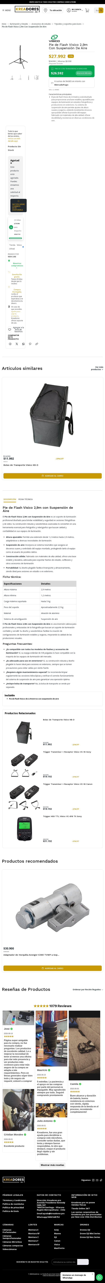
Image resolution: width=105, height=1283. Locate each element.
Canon (57, 1241)
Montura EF (33, 1244)
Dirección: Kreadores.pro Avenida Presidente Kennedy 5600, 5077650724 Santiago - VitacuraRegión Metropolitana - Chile (51, 1205)
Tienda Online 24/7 (80, 1208)
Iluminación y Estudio (19, 24)
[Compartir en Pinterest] (30, 344)
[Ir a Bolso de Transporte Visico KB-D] (52, 415)
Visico (57, 1244)
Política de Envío (11, 1211)
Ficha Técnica (25, 499)
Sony (56, 1229)
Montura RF (34, 1233)
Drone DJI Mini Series (90, 1233)
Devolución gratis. (17, 275)
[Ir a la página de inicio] (27, 9)
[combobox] (98, 10)
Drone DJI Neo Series (90, 1237)
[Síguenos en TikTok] (101, 1180)
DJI (55, 1237)
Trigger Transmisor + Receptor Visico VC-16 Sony (67, 752)
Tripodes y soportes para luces (67, 24)
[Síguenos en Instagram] (93, 1180)
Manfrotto (59, 1248)
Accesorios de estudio (41, 24)
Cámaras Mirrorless (12, 1242)
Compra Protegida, (17, 291)
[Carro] (88, 10)
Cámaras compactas (13, 1245)
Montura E (33, 1229)
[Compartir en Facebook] (10, 344)
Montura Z (33, 1237)
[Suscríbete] (83, 1262)
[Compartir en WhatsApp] (23, 344)
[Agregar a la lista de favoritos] (99, 414)
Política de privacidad (13, 1207)
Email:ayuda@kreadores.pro (51, 1213)
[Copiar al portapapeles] (36, 344)
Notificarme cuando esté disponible (18, 207)
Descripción (10, 499)
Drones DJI (85, 1229)
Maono (57, 1233)
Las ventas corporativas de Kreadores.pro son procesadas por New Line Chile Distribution (86, 1214)
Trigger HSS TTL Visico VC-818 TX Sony (62, 816)
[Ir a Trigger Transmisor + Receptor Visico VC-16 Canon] (24, 797)
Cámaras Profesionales (9, 1231)
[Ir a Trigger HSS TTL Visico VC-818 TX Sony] (24, 829)
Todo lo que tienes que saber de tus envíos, (15, 136)
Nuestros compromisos (17, 264)
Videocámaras (10, 1249)
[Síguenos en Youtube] (97, 1180)
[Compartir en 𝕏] (16, 344)
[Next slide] (36, 53)
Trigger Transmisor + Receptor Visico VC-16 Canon (67, 784)
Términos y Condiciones (14, 1200)
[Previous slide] (4, 53)
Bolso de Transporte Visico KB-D (20, 465)
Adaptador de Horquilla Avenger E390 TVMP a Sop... (31, 955)
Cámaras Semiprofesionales (12, 1237)
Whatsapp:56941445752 (48, 1217)
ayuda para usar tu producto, (15, 313)
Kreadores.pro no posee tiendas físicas (83, 1203)
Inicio (4, 24)
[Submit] (101, 10)
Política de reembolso (13, 1204)
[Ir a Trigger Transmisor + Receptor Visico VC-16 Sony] (24, 765)
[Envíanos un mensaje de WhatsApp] (99, 1277)
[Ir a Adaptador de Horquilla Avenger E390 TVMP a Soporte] (52, 907)
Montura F (33, 1241)
